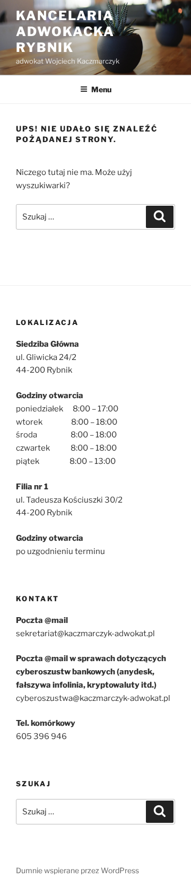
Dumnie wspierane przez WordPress (77, 870)
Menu (101, 89)
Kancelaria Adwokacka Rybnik (65, 31)
